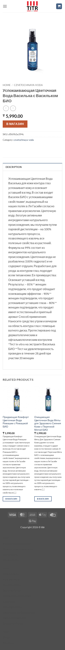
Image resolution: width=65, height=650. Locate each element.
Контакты (8, 642)
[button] (5, 6)
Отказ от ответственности (18, 549)
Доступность (10, 554)
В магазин (15, 123)
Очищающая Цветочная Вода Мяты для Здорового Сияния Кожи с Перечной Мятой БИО (47, 423)
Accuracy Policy (12, 585)
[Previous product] (13, 108)
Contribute (9, 601)
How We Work (11, 579)
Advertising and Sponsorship (19, 612)
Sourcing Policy (11, 590)
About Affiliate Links (14, 617)
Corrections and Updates (17, 596)
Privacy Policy (11, 560)
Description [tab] (14, 167)
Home (6, 85)
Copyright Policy (12, 606)
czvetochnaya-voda (28, 85)
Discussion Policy (13, 623)
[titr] (32, 6)
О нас (6, 637)
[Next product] (6, 108)
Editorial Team (11, 574)
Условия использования (17, 543)
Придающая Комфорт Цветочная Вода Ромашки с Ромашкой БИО (16, 422)
